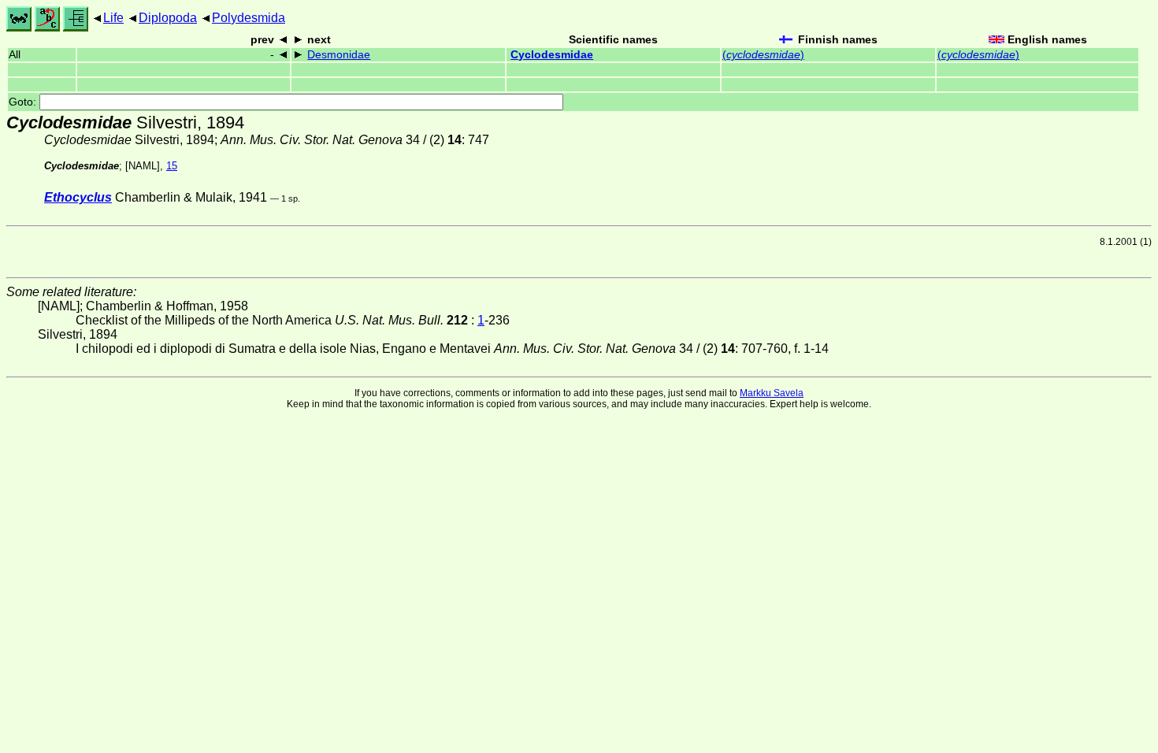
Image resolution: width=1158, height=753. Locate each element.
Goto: (24, 102)
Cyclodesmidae (551, 55)
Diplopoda (168, 17)
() (763, 55)
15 (171, 166)
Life (113, 17)
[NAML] (142, 166)
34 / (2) (341, 140)
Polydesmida (248, 17)
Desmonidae (338, 55)
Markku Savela (772, 393)
